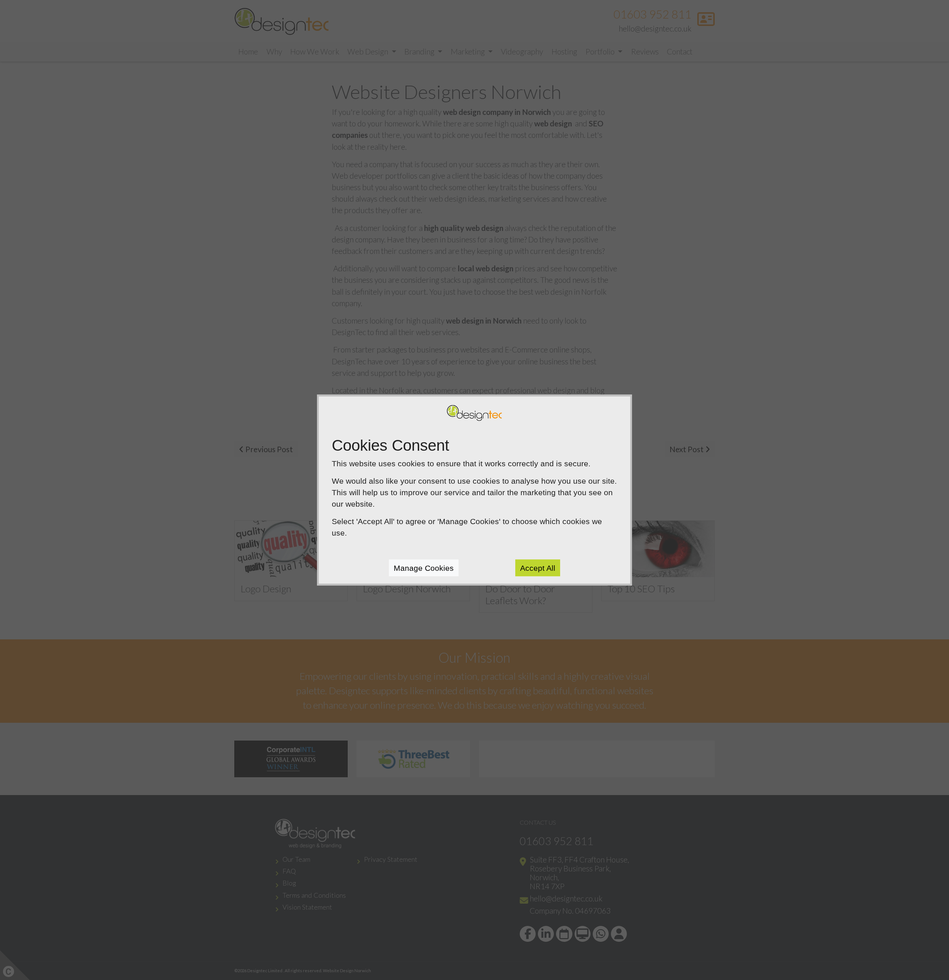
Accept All (537, 567)
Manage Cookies (424, 567)
